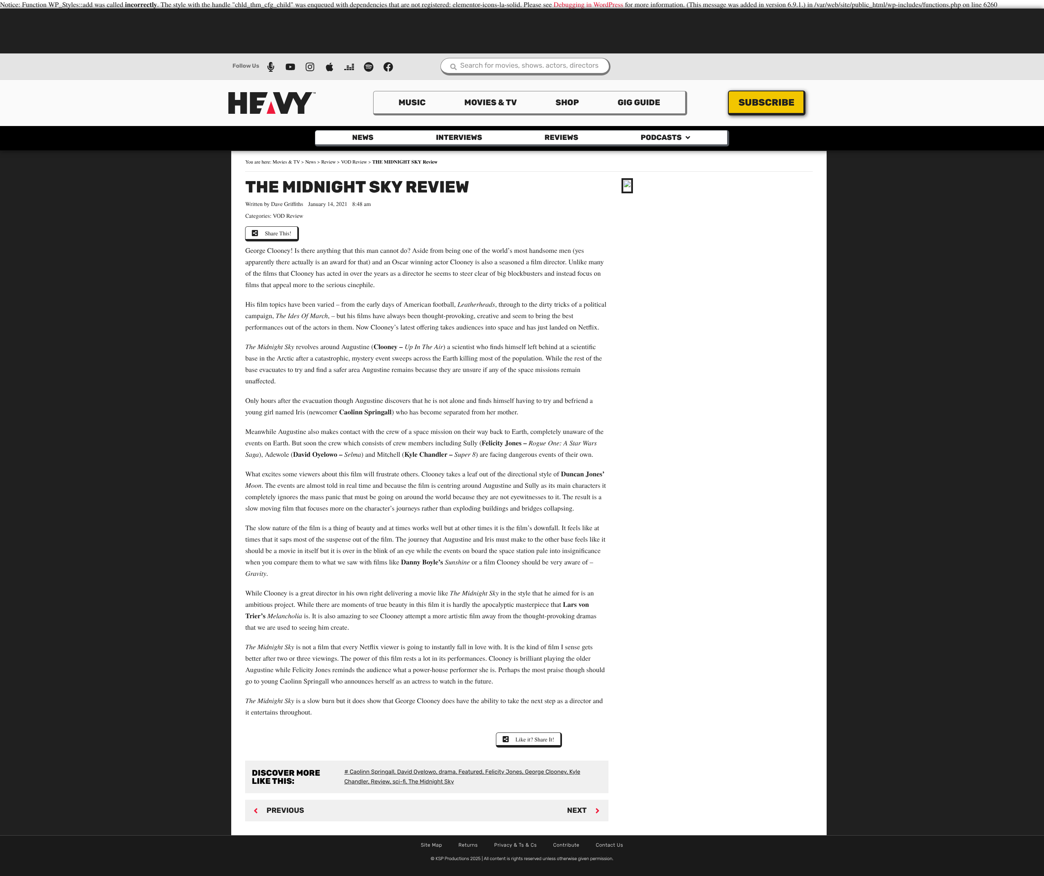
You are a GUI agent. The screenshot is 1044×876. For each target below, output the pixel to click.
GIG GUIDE (638, 102)
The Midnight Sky (431, 781)
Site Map (431, 845)
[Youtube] (290, 67)
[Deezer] (349, 67)
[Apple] (329, 67)
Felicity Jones (503, 771)
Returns (468, 845)
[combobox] (525, 66)
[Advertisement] (522, 30)
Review (328, 162)
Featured (470, 771)
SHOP (567, 102)
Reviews (561, 137)
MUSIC (411, 102)
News (363, 137)
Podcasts (661, 137)
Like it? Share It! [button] (534, 739)
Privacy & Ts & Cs (515, 845)
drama (447, 771)
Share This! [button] (278, 233)
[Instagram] (310, 67)
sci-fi (398, 781)
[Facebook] (388, 67)
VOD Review (354, 162)
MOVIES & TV (490, 102)
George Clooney (545, 771)
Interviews (459, 137)
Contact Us (609, 845)
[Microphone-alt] (271, 67)
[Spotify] (369, 67)
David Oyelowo (416, 771)
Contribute (566, 845)
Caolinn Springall (371, 771)
